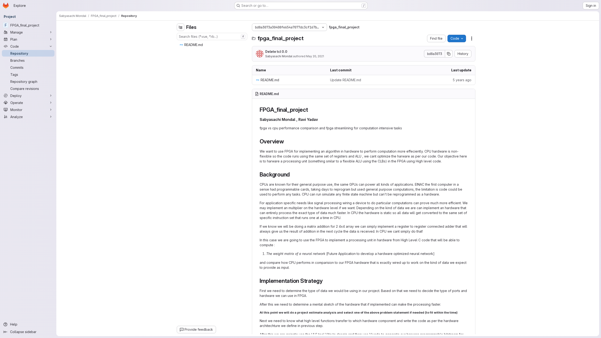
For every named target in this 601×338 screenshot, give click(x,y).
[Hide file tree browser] (180, 27)
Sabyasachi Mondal (278, 56)
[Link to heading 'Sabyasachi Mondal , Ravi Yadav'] (320, 119)
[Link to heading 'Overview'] (287, 141)
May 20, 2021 (315, 56)
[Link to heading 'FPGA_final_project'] (311, 109)
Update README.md (345, 80)
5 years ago (462, 80)
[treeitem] (212, 45)
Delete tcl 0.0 (276, 52)
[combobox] (212, 36)
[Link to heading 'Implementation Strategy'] (326, 280)
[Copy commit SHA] (449, 54)
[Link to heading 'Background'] (293, 174)
